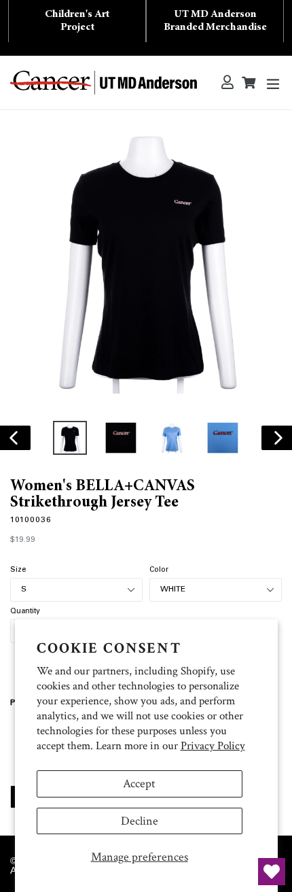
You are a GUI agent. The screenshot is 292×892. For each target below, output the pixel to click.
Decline (139, 821)
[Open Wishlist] (271, 871)
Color (158, 570)
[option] (69, 437)
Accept (139, 783)
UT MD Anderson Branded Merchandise (215, 21)
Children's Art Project (77, 21)
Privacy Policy (213, 745)
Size (18, 570)
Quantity (25, 611)
